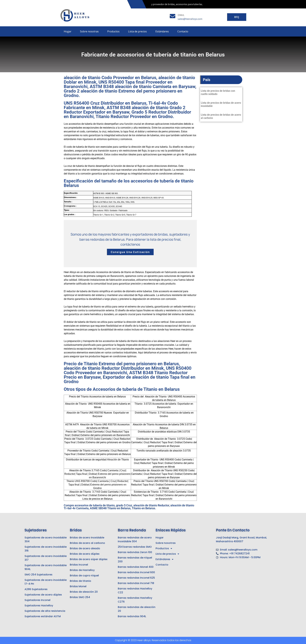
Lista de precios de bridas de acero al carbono (221, 116)
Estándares (162, 31)
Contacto (182, 31)
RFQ (236, 17)
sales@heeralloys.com (190, 19)
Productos (113, 31)
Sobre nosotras (89, 31)
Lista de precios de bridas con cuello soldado (218, 92)
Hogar (67, 31)
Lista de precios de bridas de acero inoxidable (221, 104)
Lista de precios (137, 31)
